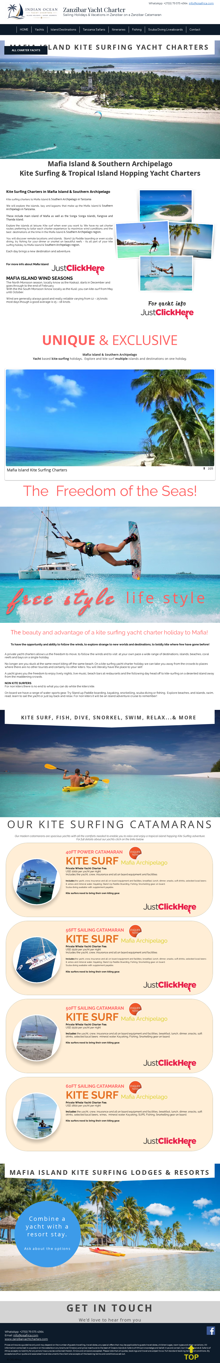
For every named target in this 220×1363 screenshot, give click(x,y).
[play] (205, 468)
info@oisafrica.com (201, 3)
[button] (63, 29)
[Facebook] (211, 1330)
